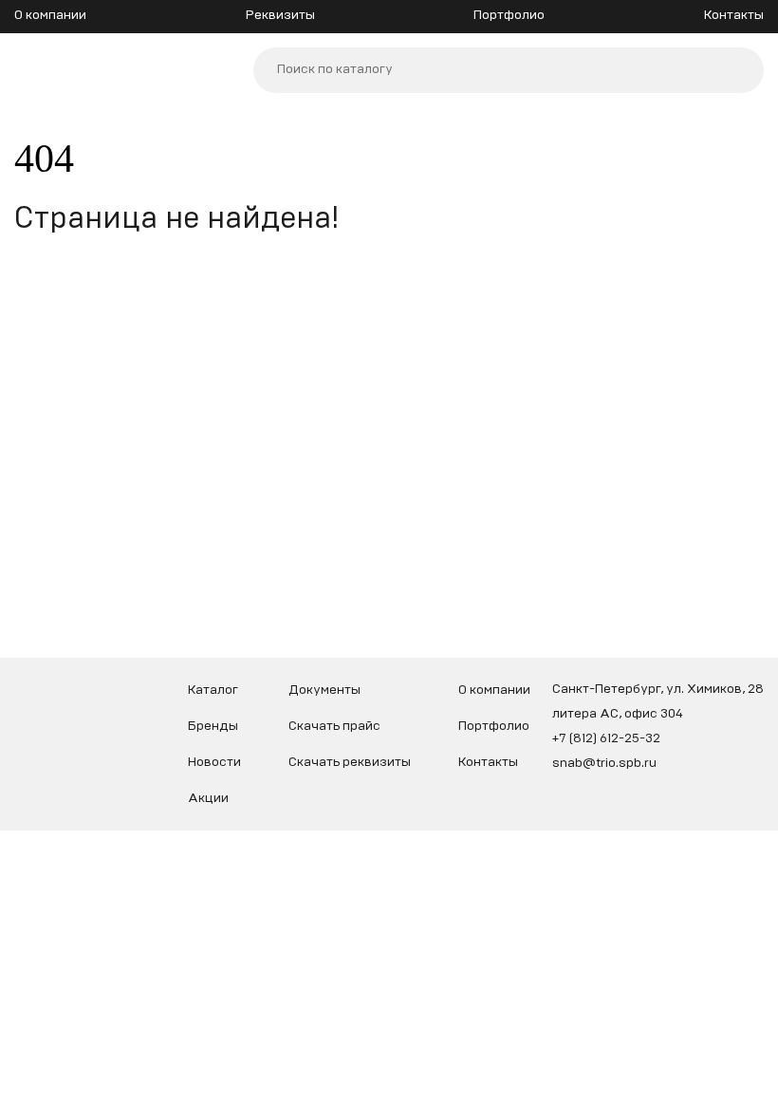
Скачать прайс (334, 726)
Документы (324, 690)
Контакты (734, 15)
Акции (208, 798)
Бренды (213, 726)
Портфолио (509, 15)
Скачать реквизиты (349, 762)
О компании (50, 15)
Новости (214, 762)
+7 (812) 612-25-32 (606, 738)
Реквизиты (280, 15)
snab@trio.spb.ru (604, 763)
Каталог (213, 690)
